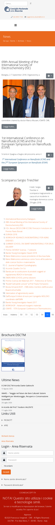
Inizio (5, 314)
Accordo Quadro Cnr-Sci (16, 268)
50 (21, 314)
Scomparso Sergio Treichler (20, 180)
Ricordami (8, 466)
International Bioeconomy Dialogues (20, 219)
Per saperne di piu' (31, 509)
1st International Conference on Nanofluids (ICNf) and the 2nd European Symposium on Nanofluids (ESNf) (26, 142)
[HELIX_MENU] (15, 25)
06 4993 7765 (18, 17)
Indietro (14, 314)
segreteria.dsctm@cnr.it (36, 17)
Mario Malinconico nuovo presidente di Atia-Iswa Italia (28, 256)
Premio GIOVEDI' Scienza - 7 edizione (21, 250)
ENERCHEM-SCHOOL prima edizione (21, 277)
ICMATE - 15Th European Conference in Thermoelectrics (28, 308)
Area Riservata (8, 441)
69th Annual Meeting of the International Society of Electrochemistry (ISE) (20, 65)
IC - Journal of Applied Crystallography (21, 265)
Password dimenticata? (13, 485)
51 (26, 314)
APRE (5, 425)
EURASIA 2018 (11, 234)
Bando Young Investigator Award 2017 (21, 302)
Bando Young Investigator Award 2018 (21, 253)
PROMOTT (7, 420)
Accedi (6, 472)
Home (12, 41)
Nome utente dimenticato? (14, 479)
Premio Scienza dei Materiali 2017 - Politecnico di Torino (29, 281)
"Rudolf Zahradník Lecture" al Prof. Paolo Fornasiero (27, 284)
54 (42, 314)
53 (37, 314)
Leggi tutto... (9, 126)
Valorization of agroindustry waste (20, 293)
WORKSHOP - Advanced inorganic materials (23, 305)
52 (32, 314)
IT (30, 3)
